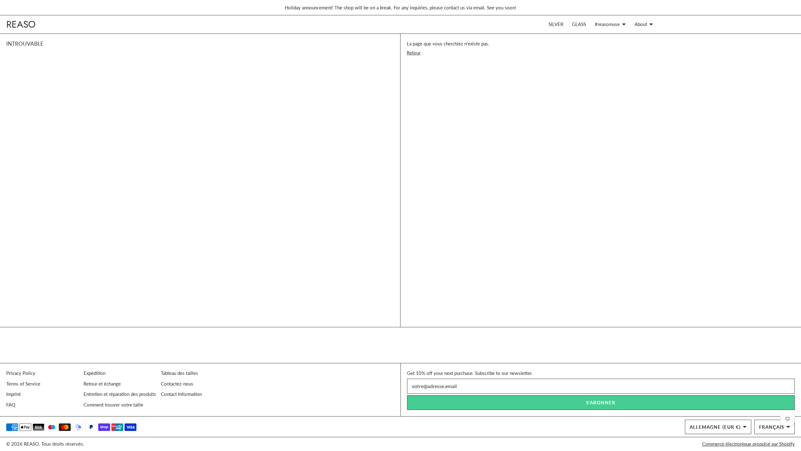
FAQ (10, 404)
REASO (31, 444)
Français (771, 427)
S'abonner (600, 402)
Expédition (94, 373)
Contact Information (181, 394)
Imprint (13, 394)
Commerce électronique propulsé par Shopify (748, 444)
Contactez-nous (177, 383)
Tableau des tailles (179, 373)
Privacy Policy (20, 373)
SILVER (555, 24)
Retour (414, 52)
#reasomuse (607, 24)
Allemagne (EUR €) (715, 427)
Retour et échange (102, 383)
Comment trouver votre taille (113, 404)
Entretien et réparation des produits (120, 394)
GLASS (579, 24)
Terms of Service (23, 383)
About (641, 24)
